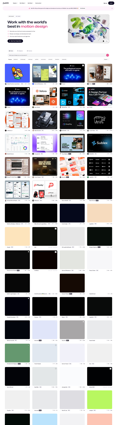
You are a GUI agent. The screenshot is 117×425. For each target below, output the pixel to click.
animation (50, 59)
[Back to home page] (6, 3)
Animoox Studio (105, 41)
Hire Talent (22, 3)
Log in (111, 3)
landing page (22, 59)
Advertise (83, 83)
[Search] (107, 55)
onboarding (64, 59)
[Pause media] (70, 41)
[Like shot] (27, 80)
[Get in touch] (22, 80)
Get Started (82, 8)
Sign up (105, 3)
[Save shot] (25, 80)
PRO (22, 83)
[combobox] (56, 55)
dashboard (16, 59)
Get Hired (30, 3)
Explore (15, 3)
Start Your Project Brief (16, 41)
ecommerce (43, 59)
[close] (112, 8)
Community (38, 3)
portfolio (36, 59)
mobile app (30, 59)
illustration (57, 59)
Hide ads (78, 83)
